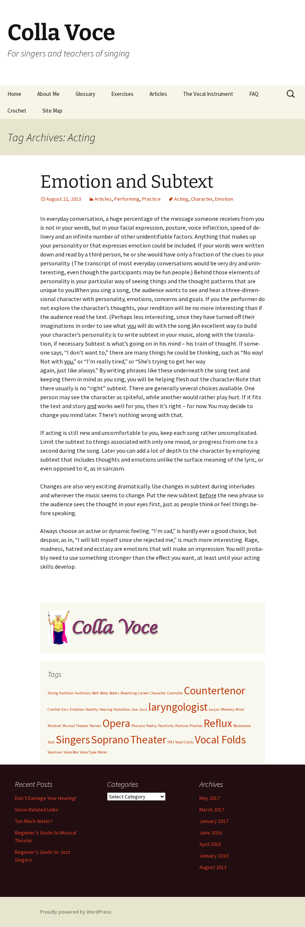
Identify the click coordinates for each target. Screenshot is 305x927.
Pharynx (138, 725)
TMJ (170, 742)
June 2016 (210, 832)
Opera (116, 723)
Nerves (95, 725)
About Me (48, 93)
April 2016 (210, 844)
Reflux (217, 723)
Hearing (105, 709)
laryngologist (178, 707)
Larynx (214, 709)
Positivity (166, 725)
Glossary (85, 93)
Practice (151, 199)
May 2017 (209, 798)
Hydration (121, 709)
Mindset (54, 725)
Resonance (242, 725)
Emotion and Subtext (127, 182)
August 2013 (213, 867)
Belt (95, 693)
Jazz (143, 709)
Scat (51, 742)
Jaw (134, 709)
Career (143, 693)
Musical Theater (75, 725)
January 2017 (213, 821)
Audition (66, 693)
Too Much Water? (33, 821)
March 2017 (211, 809)
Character (201, 199)
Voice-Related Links (36, 809)
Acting (181, 199)
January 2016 (213, 855)
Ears (65, 709)
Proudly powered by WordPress (76, 911)
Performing (126, 199)
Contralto (175, 693)
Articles (158, 93)
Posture (181, 725)
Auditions (83, 693)
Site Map (52, 110)
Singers (73, 739)
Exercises (122, 93)
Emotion (224, 199)
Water (102, 752)
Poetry (151, 725)
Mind (239, 709)
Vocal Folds (220, 739)
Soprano (110, 739)
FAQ (254, 93)
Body (104, 693)
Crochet (16, 110)
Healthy (91, 709)
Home (14, 93)
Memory (227, 709)
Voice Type (88, 752)
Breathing (129, 693)
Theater (148, 739)
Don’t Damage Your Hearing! (45, 798)
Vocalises (55, 752)
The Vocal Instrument (208, 93)
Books (114, 693)
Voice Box (71, 752)
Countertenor (214, 690)
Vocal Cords (184, 742)
